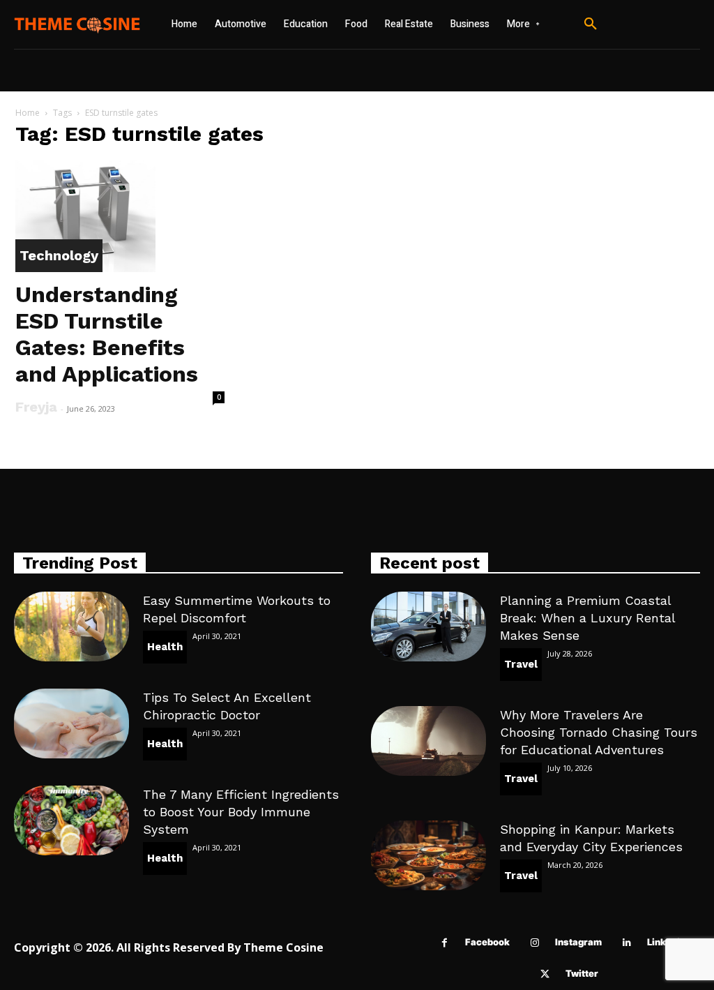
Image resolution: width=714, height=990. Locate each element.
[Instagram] (534, 943)
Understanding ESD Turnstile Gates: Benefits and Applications (106, 334)
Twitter (581, 973)
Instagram (578, 941)
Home (27, 113)
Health (165, 646)
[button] (590, 24)
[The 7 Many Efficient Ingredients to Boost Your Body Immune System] (71, 820)
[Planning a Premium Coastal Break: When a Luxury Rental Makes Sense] (428, 626)
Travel (521, 664)
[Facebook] (444, 943)
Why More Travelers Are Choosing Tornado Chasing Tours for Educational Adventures (598, 732)
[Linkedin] (626, 943)
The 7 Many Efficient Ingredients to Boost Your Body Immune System (241, 812)
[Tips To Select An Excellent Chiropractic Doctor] (71, 723)
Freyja (36, 406)
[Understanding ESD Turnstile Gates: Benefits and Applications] (120, 216)
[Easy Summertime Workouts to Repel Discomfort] (71, 626)
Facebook (487, 941)
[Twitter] (545, 974)
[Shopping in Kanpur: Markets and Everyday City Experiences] (428, 855)
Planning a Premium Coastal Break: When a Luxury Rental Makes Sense (587, 618)
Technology (59, 255)
